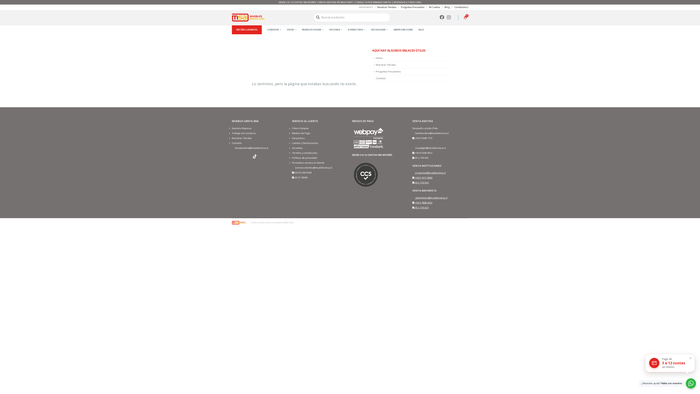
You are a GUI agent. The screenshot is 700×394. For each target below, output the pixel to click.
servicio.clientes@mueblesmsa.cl (313, 167)
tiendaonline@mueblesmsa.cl (251, 148)
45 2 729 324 (421, 207)
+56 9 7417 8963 (423, 177)
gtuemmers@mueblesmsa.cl (431, 197)
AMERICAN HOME (403, 29)
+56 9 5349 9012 (423, 152)
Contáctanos (461, 7)
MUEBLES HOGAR (311, 29)
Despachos (298, 138)
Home (379, 58)
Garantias (297, 148)
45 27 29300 (301, 177)
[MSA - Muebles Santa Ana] (248, 17)
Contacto (381, 78)
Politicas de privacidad (304, 157)
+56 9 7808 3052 (423, 202)
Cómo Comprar (300, 128)
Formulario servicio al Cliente (308, 162)
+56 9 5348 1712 (423, 138)
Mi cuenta (434, 7)
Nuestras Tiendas (386, 7)
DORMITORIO (355, 29)
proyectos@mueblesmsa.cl (430, 172)
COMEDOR (273, 29)
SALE (421, 29)
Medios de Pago (301, 133)
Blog (447, 7)
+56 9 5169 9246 (303, 172)
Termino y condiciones (304, 152)
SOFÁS (290, 29)
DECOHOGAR (378, 29)
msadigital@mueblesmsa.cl (430, 148)
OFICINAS (334, 29)
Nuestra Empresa (241, 128)
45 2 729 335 (421, 157)
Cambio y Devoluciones (305, 143)
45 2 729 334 (421, 182)
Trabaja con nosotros (244, 133)
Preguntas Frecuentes (412, 7)
